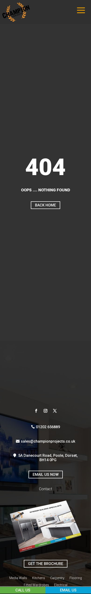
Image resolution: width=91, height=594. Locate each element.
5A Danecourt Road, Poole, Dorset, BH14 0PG (48, 457)
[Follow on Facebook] (36, 410)
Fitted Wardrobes (36, 585)
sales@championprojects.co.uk (48, 441)
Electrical (60, 585)
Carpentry (57, 578)
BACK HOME (45, 205)
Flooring (76, 578)
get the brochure (45, 563)
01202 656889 (48, 427)
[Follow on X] (55, 410)
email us (68, 590)
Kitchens (38, 578)
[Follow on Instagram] (45, 410)
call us (22, 590)
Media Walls (18, 578)
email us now (46, 474)
